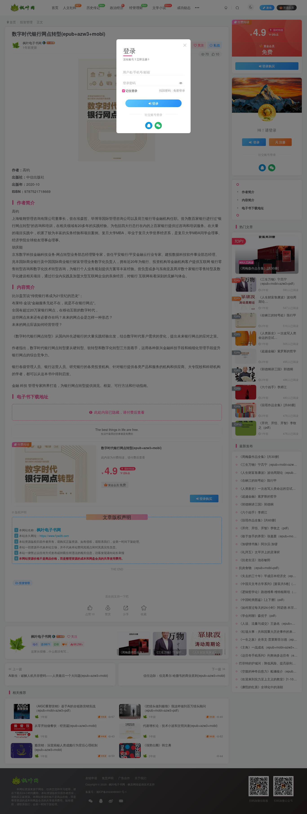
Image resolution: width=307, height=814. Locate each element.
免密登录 (179, 90)
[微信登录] (158, 125)
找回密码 (165, 90)
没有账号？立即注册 (135, 59)
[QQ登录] (148, 125)
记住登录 (131, 91)
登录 (155, 103)
